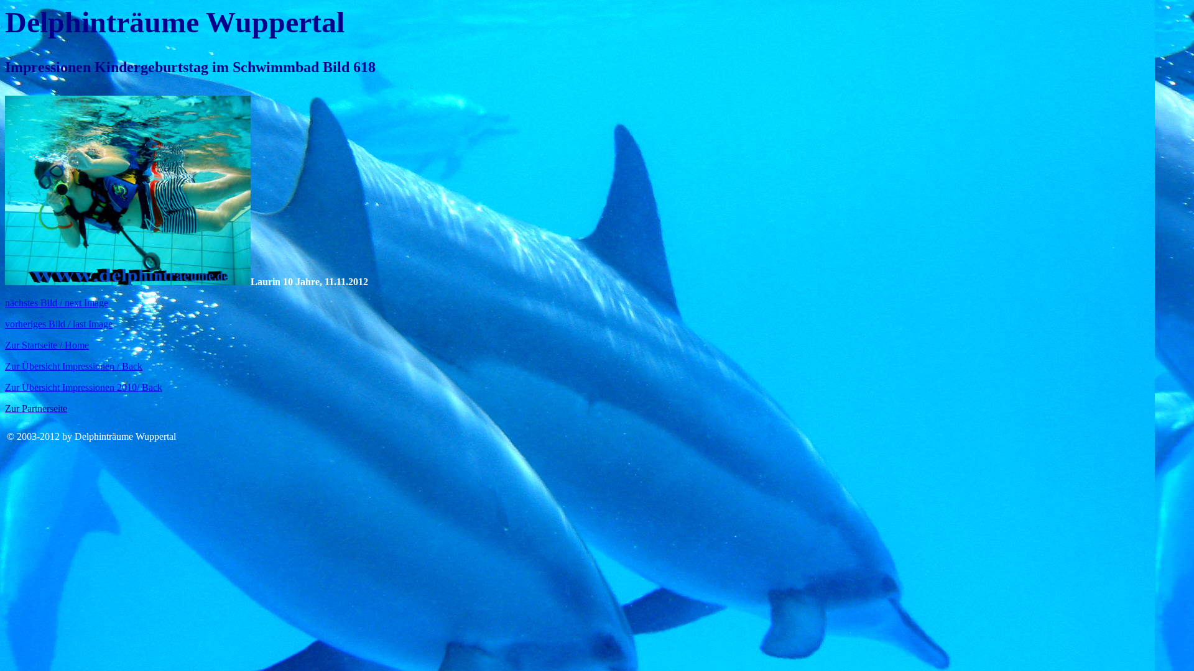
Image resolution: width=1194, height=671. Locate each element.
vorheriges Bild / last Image (59, 324)
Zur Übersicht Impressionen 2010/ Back (83, 387)
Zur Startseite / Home (47, 345)
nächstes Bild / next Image (56, 303)
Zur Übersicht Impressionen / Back (73, 366)
